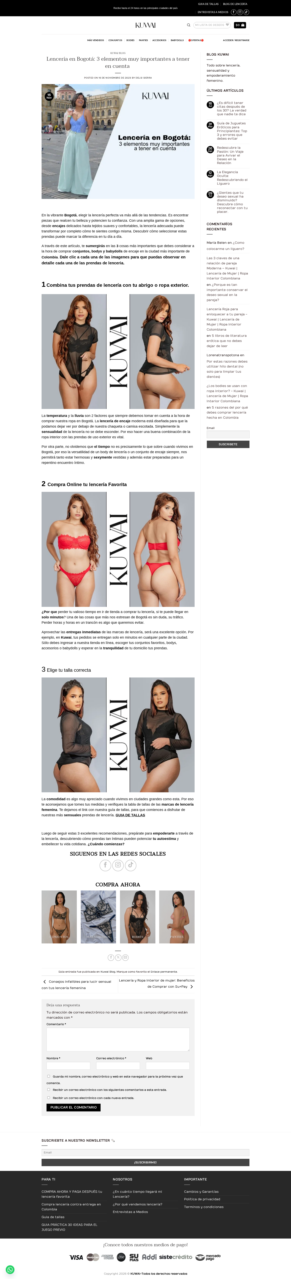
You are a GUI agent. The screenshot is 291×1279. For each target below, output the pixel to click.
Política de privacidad (202, 1199)
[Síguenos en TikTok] (246, 12)
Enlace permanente (164, 971)
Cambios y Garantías (201, 1192)
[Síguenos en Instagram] (240, 12)
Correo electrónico (111, 1058)
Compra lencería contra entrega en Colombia (71, 1207)
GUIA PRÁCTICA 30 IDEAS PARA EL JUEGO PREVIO (69, 1227)
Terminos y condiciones (203, 1207)
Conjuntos (115, 40)
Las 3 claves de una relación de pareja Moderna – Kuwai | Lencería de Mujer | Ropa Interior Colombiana (227, 268)
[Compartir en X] (118, 957)
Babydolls (177, 40)
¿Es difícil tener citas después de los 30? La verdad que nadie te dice (231, 108)
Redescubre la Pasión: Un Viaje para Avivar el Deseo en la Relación (230, 155)
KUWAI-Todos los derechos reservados (158, 1273)
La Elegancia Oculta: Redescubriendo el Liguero (232, 177)
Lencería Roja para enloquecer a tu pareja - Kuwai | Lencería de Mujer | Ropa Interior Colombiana (227, 319)
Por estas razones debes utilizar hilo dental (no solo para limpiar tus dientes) (227, 369)
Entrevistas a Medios (213, 12)
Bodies (130, 40)
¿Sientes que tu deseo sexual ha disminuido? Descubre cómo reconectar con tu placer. (232, 202)
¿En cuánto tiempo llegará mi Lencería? (137, 1194)
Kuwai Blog (118, 53)
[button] (188, 25)
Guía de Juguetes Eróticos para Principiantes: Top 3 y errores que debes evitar (232, 131)
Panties (143, 40)
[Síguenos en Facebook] (234, 12)
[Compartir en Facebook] (111, 957)
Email (211, 428)
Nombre (53, 1058)
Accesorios (159, 40)
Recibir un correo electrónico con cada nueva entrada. (93, 1098)
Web (149, 1058)
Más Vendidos (95, 40)
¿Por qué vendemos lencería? (137, 1204)
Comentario (56, 1024)
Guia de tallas (208, 4)
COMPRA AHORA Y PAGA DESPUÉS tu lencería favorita (72, 1194)
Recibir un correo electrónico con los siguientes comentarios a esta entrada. (110, 1090)
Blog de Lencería (235, 4)
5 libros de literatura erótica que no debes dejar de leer (227, 341)
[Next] (198, 919)
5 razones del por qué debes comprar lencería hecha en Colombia (227, 412)
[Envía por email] (125, 957)
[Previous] (37, 919)
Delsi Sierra (144, 78)
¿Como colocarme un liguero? (225, 246)
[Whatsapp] (10, 1269)
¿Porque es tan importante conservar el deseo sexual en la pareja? (227, 292)
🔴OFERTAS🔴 (196, 40)
